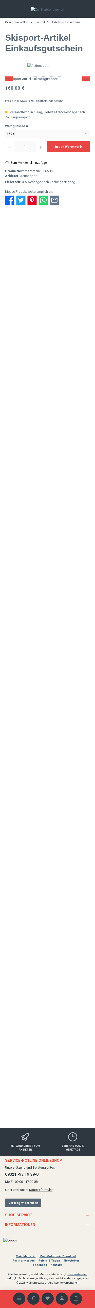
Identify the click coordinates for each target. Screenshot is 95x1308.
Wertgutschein (24, 126)
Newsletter (71, 1260)
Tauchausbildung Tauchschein (47, 1079)
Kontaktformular (40, 1190)
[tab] (47, 232)
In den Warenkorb (68, 147)
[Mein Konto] (62, 1299)
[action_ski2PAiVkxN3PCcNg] (47, 78)
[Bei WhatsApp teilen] (43, 200)
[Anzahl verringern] (9, 146)
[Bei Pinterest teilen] (32, 200)
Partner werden (23, 1260)
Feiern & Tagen (49, 1260)
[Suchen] (33, 1299)
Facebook (40, 1265)
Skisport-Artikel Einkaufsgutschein (47, 504)
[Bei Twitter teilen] (21, 200)
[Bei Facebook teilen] (9, 200)
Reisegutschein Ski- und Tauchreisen (48, 621)
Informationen (20, 1225)
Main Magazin (25, 1256)
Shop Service (18, 1215)
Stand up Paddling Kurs (48, 966)
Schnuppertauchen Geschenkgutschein (47, 851)
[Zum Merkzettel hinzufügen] (75, 321)
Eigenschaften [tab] (19, 251)
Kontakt (56, 1265)
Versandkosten (77, 1274)
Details (47, 426)
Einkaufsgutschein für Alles (47, 737)
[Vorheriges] (9, 79)
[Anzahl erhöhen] (40, 146)
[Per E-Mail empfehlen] (54, 200)
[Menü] (19, 1299)
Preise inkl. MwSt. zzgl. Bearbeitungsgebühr (34, 101)
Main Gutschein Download (58, 1256)
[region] (47, 78)
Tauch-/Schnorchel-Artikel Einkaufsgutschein (47, 387)
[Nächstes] (86, 79)
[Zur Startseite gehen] (47, 9)
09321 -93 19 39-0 (22, 1174)
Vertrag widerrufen (23, 1203)
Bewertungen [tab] (18, 273)
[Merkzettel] (48, 1299)
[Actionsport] (47, 65)
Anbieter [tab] (15, 262)
